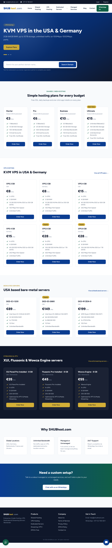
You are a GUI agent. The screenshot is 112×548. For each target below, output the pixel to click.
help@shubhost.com (12, 2)
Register (105, 2)
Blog (84, 8)
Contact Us (62, 530)
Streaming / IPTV (36, 527)
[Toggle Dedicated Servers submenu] (67, 8)
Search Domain (67, 65)
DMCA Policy (62, 527)
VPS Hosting (49, 8)
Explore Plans (11, 47)
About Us (61, 518)
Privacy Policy (62, 524)
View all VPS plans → (101, 173)
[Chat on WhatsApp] (6, 542)
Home (30, 8)
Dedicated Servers (60, 8)
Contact (92, 8)
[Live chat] (106, 542)
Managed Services (74, 8)
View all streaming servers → (98, 361)
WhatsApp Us (102, 8)
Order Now (15, 144)
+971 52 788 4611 (28, 2)
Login (98, 2)
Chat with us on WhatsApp (56, 487)
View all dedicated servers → (98, 291)
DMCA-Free (35, 530)
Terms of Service (64, 521)
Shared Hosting (38, 8)
